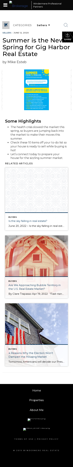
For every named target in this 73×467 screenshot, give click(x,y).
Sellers (7, 33)
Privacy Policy (48, 439)
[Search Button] (65, 25)
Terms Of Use (24, 439)
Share (67, 39)
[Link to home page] (19, 5)
